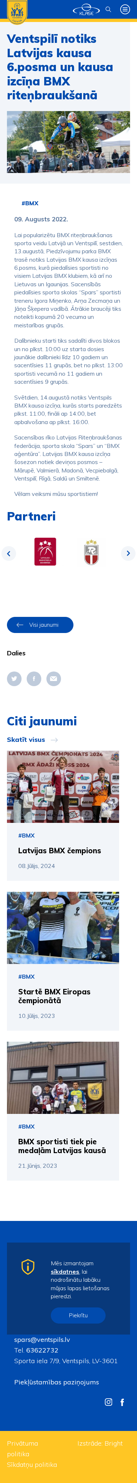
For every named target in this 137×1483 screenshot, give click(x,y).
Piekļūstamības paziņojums (56, 1382)
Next (128, 553)
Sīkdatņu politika (32, 1464)
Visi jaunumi (43, 624)
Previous (8, 553)
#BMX (30, 203)
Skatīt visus (26, 740)
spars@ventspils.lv (42, 1339)
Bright (113, 1443)
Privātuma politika (22, 1448)
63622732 (41, 1350)
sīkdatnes (65, 1271)
